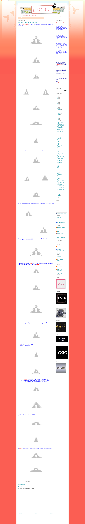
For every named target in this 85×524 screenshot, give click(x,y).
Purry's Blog (59, 249)
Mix (57, 139)
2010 (57, 197)
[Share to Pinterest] (29, 481)
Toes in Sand (58, 243)
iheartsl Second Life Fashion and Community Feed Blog (61, 213)
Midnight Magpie (59, 246)
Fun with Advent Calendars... (60, 273)
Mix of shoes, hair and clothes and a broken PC (60, 190)
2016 (57, 102)
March (59, 120)
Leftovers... (59, 147)
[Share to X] (27, 481)
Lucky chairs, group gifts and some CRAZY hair (60, 125)
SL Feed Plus (59, 217)
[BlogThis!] (26, 481)
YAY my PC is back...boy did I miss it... (60, 170)
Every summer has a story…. (60, 250)
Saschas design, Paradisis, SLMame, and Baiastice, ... (60, 185)
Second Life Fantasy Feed (61, 237)
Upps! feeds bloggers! (60, 233)
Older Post (51, 513)
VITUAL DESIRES (59, 270)
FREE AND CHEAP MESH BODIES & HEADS (37, 18)
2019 (57, 98)
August (59, 114)
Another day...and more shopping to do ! (60, 187)
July (58, 115)
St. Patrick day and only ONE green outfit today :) (60, 154)
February (59, 194)
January (59, 195)
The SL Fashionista (60, 259)
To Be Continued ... (59, 263)
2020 (57, 97)
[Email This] (25, 481)
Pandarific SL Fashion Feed (61, 227)
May (58, 118)
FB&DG (58, 231)
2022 (57, 94)
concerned (58, 260)
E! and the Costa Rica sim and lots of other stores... (60, 151)
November (59, 110)
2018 (57, 99)
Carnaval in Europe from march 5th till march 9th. (60, 182)
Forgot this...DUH (59, 165)
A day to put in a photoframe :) (59, 141)
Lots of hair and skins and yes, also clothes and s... (60, 122)
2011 (57, 108)
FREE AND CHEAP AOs (25, 18)
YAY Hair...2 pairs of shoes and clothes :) (60, 161)
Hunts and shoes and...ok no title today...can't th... (60, 163)
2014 (57, 104)
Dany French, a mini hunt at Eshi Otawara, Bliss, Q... (61, 158)
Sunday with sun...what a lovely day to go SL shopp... (61, 178)
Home (20, 18)
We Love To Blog (59, 269)
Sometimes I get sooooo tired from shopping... (60, 156)
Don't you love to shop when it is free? (60, 174)
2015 (57, 103)
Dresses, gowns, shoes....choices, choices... (60, 144)
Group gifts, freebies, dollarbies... (60, 129)
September (59, 113)
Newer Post (20, 513)
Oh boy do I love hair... (60, 167)
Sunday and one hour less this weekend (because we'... (60, 132)
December (59, 109)
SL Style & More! (59, 266)
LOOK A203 (58, 253)
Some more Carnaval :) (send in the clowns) (60, 180)
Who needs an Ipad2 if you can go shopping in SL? (60, 135)
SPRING (58, 166)
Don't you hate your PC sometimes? (60, 192)
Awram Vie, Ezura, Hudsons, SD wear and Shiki (60, 127)
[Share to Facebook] (28, 481)
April (58, 119)
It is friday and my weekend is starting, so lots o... (60, 138)
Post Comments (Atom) (38, 516)
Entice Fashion (59, 256)
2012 (57, 107)
